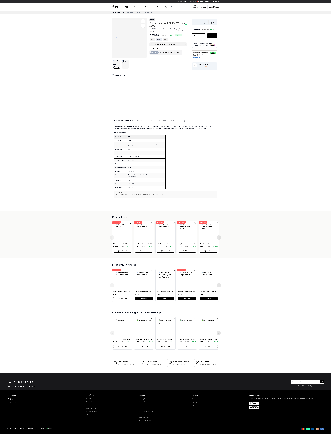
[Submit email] (322, 381)
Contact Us (89, 402)
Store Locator (143, 405)
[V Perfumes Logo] (121, 6)
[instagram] (18, 386)
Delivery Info (143, 399)
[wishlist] (130, 222)
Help (140, 414)
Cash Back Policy (91, 408)
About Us (89, 399)
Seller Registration (144, 417)
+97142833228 (12, 402)
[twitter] (23, 386)
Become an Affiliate (145, 420)
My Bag (194, 402)
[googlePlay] (35, 386)
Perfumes (121, 12)
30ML (152, 39)
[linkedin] (21, 386)
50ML (159, 39)
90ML (165, 39)
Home (114, 12)
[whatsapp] (26, 386)
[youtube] (29, 386)
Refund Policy (143, 402)
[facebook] (15, 386)
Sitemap (88, 417)
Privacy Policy (90, 405)
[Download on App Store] (281, 407)
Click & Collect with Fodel (146, 411)
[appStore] (32, 386)
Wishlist (194, 399)
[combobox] (200, 1)
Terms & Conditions (92, 411)
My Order (195, 405)
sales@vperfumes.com (14, 399)
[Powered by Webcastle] (48, 429)
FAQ (140, 408)
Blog (87, 414)
